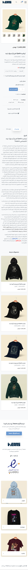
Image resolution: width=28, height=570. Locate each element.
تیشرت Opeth (15, 100)
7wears (25, 168)
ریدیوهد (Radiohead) (17, 231)
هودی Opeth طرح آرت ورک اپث (18, 402)
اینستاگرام (18, 241)
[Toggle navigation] (25, 2)
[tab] (17, 129)
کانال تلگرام (15, 239)
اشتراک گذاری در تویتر (13, 113)
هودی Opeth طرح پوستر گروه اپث (17, 284)
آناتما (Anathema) (9, 229)
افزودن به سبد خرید (13, 89)
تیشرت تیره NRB (21, 102)
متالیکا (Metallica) (18, 229)
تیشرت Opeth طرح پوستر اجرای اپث (17, 363)
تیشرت (25, 170)
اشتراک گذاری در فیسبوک (12, 109)
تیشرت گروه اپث (11, 102)
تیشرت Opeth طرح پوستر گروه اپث (17, 323)
